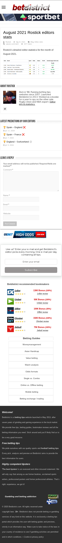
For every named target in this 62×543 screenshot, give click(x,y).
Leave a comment (12, 44)
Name (6, 195)
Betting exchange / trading (32, 398)
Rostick (8, 42)
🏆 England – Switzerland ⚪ (17, 141)
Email (6, 204)
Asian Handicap (32, 351)
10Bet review (42, 312)
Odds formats (32, 371)
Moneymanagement (32, 344)
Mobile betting (31, 392)
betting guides (26, 427)
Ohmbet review (42, 321)
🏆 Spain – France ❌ (14, 134)
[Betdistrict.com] (31, 6)
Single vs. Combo (32, 378)
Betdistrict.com (15, 507)
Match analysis (31, 365)
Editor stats (39, 42)
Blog (32, 42)
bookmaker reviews (41, 427)
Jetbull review (42, 330)
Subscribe (31, 270)
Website (7, 213)
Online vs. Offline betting (32, 385)
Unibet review (42, 303)
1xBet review (42, 294)
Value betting (32, 358)
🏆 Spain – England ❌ (14, 127)
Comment (8, 170)
